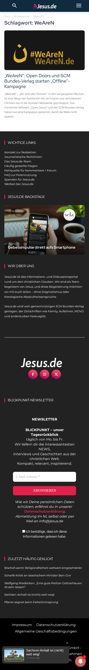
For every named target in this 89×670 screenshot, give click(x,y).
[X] (56, 374)
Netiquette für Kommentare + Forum (30, 170)
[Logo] (36, 362)
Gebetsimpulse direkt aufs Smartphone (41, 247)
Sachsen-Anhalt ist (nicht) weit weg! (29, 594)
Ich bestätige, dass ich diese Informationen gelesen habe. (45, 533)
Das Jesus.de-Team (17, 161)
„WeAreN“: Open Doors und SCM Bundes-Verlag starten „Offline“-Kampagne (37, 81)
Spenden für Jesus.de (19, 179)
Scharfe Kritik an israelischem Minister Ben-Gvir (37, 575)
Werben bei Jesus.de (18, 184)
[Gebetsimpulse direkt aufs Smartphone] (44, 230)
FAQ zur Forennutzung (20, 175)
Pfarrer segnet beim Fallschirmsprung (31, 602)
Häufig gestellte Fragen (21, 166)
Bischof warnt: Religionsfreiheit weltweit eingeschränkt (43, 568)
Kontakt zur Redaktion (20, 152)
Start (7, 16)
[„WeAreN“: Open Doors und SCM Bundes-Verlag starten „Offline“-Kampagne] (44, 50)
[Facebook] (33, 374)
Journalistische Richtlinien (23, 156)
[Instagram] (44, 374)
